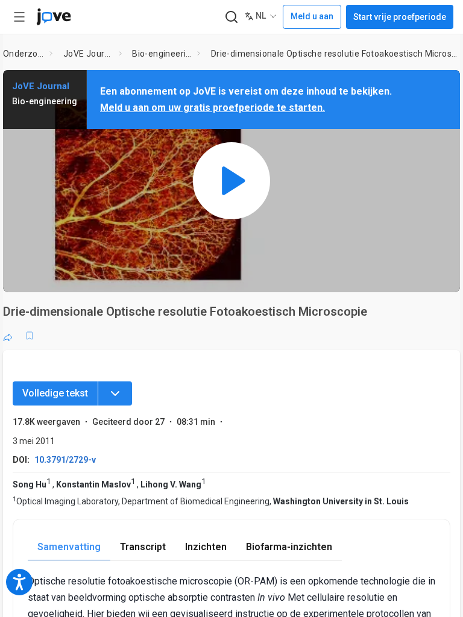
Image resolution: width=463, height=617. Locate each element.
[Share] (8, 335)
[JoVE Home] (53, 16)
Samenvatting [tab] (69, 547)
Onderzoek (24, 53)
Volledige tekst (55, 393)
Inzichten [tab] (206, 547)
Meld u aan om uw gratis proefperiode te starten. (212, 107)
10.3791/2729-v (65, 460)
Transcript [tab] (143, 547)
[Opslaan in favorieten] (29, 335)
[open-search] (231, 17)
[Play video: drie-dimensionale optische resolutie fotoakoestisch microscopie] (231, 181)
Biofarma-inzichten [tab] (289, 547)
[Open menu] (19, 17)
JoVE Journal (88, 53)
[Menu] (115, 393)
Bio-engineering (162, 53)
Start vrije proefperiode (399, 17)
